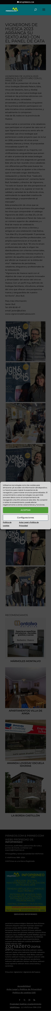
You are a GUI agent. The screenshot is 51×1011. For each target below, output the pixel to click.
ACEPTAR (25, 510)
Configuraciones (25, 517)
